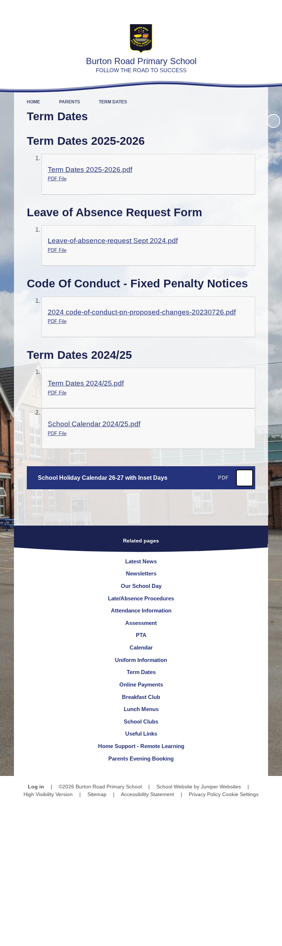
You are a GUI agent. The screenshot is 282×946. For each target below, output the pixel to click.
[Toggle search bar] (252, 9)
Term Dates (113, 101)
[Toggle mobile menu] (272, 9)
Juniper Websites (221, 786)
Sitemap (96, 794)
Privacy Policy (205, 794)
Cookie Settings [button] (240, 794)
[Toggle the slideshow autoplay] (273, 121)
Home (33, 101)
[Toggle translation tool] (234, 9)
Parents (69, 101)
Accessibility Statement (147, 794)
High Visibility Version (48, 794)
